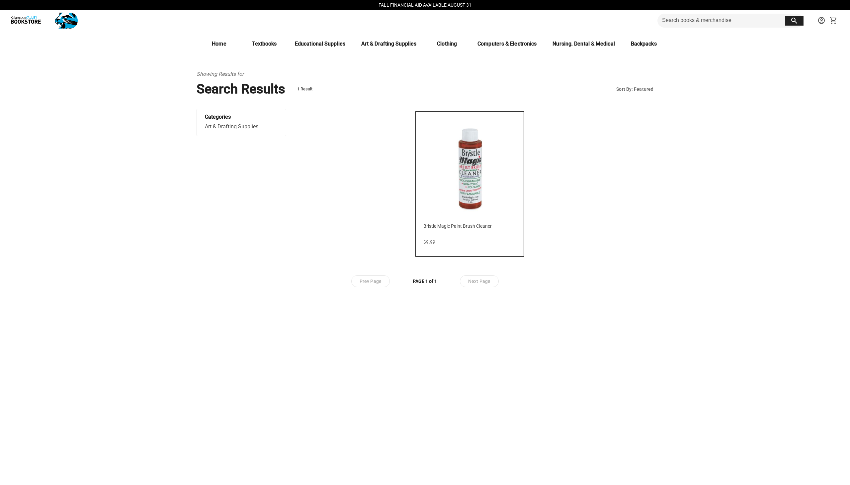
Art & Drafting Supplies (231, 126)
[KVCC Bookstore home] (43, 21)
